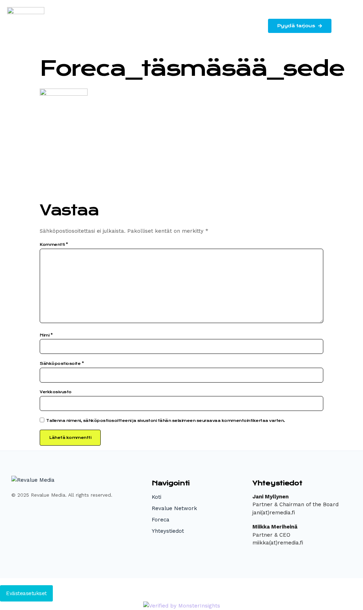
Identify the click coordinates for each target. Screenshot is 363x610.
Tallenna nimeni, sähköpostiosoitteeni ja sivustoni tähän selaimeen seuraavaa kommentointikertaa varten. (165, 420)
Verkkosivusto (56, 392)
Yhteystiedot (168, 531)
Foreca (160, 519)
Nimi (46, 335)
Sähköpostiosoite (62, 363)
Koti (156, 497)
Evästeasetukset (26, 593)
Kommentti (54, 244)
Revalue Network (174, 508)
